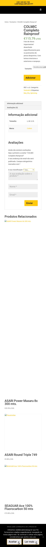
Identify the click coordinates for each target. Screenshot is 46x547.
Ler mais (29, 541)
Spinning (33, 93)
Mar (25, 93)
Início (6, 22)
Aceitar (13, 541)
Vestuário (13, 22)
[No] (43, 537)
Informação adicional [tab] (15, 103)
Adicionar (31, 77)
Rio (28, 93)
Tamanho (28, 69)
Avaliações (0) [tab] (12, 108)
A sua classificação (16, 170)
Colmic (29, 128)
